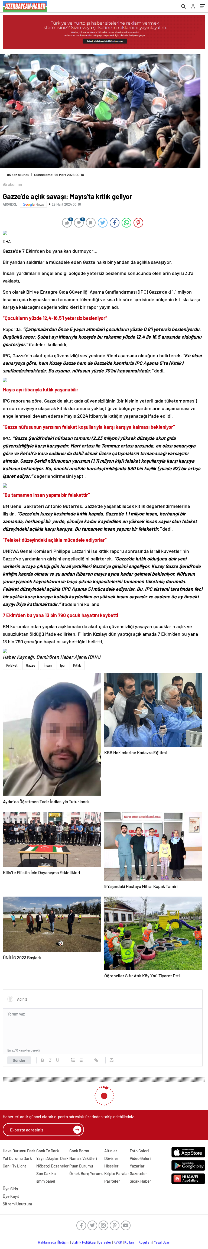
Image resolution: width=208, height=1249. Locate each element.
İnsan (48, 665)
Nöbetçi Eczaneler (52, 1165)
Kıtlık (77, 665)
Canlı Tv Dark (47, 1150)
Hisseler (111, 1165)
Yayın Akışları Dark (52, 1158)
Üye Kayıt (11, 1196)
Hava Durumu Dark (19, 1150)
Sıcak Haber (140, 1181)
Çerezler (104, 1242)
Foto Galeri (139, 1150)
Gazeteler (138, 1173)
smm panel (45, 1181)
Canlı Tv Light (14, 1165)
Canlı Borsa (79, 1150)
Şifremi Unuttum (17, 1203)
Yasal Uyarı (162, 1242)
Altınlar (110, 1150)
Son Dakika (46, 1173)
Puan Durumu (81, 1165)
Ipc (62, 665)
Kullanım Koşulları (138, 1242)
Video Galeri (140, 1158)
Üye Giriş (10, 1188)
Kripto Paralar (116, 1173)
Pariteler (112, 1181)
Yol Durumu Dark (17, 1158)
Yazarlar (137, 1165)
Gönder (19, 1060)
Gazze (30, 665)
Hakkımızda (47, 1242)
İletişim (63, 1242)
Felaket (12, 665)
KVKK (117, 1242)
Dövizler (111, 1158)
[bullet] (80, 1060)
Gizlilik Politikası (84, 1242)
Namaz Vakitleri (83, 1158)
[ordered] (73, 1060)
